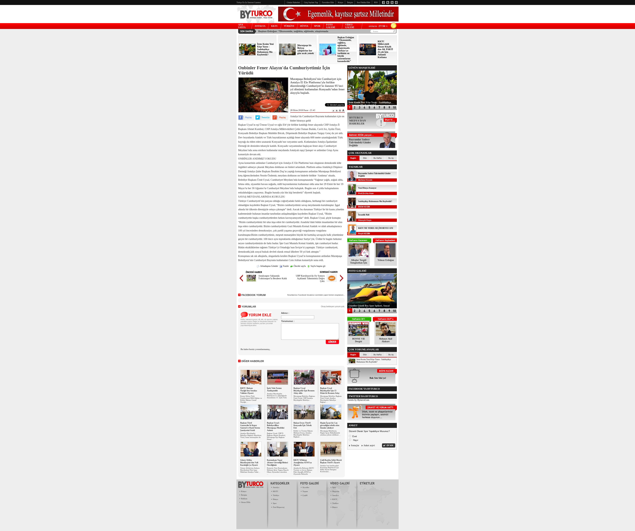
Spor (275, 503)
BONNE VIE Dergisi (358, 340)
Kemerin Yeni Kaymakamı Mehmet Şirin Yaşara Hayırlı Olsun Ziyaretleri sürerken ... (278, 471)
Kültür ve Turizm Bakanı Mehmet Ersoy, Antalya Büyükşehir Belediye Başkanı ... (303, 434)
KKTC (274, 26)
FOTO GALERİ (330, 26)
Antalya (276, 487)
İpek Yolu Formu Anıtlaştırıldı (274, 389)
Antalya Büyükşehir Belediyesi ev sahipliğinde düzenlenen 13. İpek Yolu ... (277, 397)
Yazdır (285, 266)
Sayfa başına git (317, 266)
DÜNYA (304, 26)
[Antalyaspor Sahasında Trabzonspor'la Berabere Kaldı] (251, 282)
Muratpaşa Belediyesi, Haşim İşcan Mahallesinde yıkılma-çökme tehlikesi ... (330, 433)
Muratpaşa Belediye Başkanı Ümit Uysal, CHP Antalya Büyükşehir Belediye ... (304, 398)
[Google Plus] (280, 119)
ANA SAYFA (242, 26)
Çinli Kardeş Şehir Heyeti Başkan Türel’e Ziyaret (331, 461)
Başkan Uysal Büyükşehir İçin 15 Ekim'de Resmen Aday (329, 390)
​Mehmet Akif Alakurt (385, 340)
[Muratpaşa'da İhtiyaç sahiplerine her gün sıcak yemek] (287, 54)
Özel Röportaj (278, 507)
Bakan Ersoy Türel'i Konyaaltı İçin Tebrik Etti (303, 425)
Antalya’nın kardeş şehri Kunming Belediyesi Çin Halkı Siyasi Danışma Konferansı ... (329, 468)
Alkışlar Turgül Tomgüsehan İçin (358, 261)
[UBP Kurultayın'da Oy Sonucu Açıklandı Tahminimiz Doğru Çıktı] (332, 282)
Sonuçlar (355, 445)
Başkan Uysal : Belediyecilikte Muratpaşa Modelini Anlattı (275, 426)
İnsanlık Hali (363, 215)
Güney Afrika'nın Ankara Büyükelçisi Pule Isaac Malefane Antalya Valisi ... (250, 470)
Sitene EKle (245, 502)
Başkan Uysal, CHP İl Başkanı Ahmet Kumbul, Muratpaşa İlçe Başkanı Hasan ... (276, 436)
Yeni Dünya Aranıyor (367, 188)
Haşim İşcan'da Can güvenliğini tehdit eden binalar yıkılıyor (329, 425)
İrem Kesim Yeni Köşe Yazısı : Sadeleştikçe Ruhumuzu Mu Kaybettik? (374, 360)
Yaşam (305, 491)
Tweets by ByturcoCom (358, 400)
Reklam (244, 499)
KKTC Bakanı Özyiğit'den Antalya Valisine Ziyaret (248, 390)
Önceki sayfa (299, 266)
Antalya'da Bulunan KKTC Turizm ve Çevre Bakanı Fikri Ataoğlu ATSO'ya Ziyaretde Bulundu (304, 471)
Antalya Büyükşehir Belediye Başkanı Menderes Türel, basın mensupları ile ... (250, 436)
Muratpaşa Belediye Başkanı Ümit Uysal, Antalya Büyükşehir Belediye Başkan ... (331, 399)
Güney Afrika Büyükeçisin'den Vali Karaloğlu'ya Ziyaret (249, 462)
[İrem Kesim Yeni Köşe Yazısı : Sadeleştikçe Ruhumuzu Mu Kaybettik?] (247, 54)
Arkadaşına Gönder (269, 266)
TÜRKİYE (289, 26)
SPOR (317, 26)
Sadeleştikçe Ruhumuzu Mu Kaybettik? (375, 201)
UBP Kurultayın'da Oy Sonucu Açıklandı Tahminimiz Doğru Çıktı (310, 278)
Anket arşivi (369, 445)
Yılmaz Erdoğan (386, 260)
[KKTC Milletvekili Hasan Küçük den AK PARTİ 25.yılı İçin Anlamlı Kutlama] (368, 54)
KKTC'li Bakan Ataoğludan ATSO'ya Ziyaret (303, 462)
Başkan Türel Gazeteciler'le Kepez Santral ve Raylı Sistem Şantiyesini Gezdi (250, 426)
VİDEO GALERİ (349, 26)
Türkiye (276, 495)
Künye (243, 491)
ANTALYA (260, 26)
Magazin (335, 491)
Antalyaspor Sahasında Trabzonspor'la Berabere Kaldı (272, 277)
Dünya (275, 499)
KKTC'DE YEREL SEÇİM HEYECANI (375, 228)
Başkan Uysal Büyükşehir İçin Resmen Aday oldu (304, 390)
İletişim (244, 495)
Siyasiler (305, 487)
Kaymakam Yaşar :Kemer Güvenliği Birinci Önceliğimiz (277, 462)
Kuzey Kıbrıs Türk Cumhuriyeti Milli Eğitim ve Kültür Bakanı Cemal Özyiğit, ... (251, 399)
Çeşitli (304, 495)
